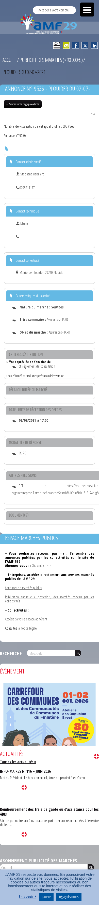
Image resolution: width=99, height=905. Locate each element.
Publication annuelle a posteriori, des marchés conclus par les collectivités (49, 599)
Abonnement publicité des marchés (38, 861)
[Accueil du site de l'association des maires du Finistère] (49, 24)
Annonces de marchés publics (23, 587)
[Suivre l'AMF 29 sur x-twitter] (85, 45)
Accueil (9, 60)
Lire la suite (96, 756)
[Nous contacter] (66, 45)
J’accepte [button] (46, 896)
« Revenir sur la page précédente (22, 104)
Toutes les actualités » (18, 761)
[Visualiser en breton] (57, 45)
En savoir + (27, 896)
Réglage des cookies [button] (68, 896)
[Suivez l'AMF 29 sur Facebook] (75, 45)
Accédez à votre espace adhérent (26, 619)
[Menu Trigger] (87, 10)
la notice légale (27, 628)
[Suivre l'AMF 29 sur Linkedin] (94, 45)
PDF (94, 113)
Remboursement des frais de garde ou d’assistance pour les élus (49, 812)
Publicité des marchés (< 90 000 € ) (51, 60)
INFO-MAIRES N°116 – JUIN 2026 (25, 771)
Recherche (11, 653)
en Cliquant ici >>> (39, 565)
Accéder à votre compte (54, 10)
